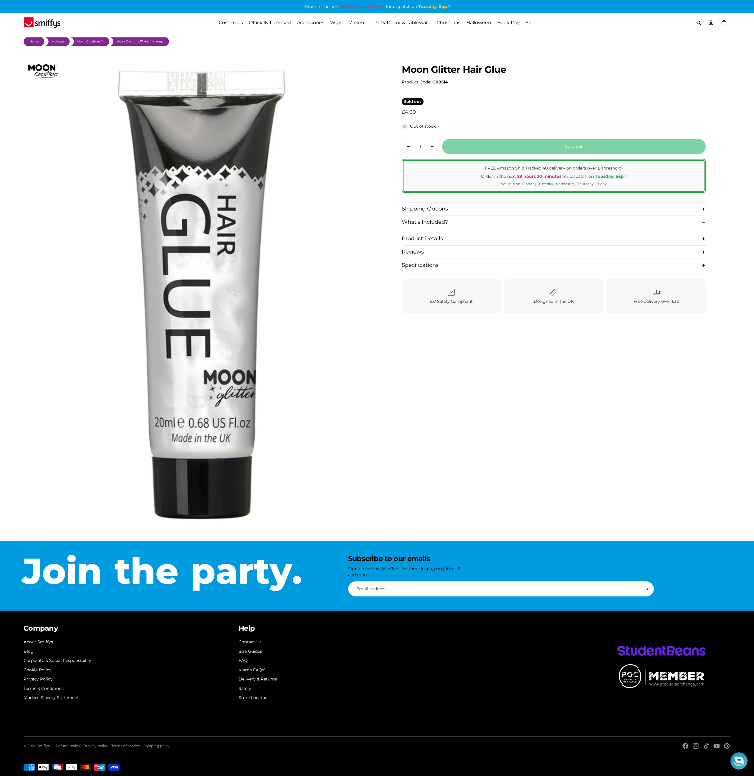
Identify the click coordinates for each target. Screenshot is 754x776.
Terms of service (125, 746)
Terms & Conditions (44, 688)
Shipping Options (425, 208)
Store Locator (253, 697)
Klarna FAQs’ (252, 670)
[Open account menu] (711, 22)
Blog (29, 651)
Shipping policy (157, 746)
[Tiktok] (706, 745)
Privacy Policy (38, 679)
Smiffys (43, 746)
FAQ (243, 660)
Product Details (422, 238)
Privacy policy (95, 746)
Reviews (413, 252)
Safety (245, 688)
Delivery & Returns (258, 679)
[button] (739, 761)
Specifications (420, 265)
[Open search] (698, 22)
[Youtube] (716, 745)
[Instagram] (695, 745)
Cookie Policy (38, 670)
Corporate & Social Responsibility (57, 660)
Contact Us (250, 642)
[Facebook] (685, 745)
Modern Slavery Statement (51, 697)
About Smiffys (38, 642)
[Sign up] (646, 589)
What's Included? (425, 222)
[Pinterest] (726, 745)
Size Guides (250, 651)
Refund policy (68, 746)
